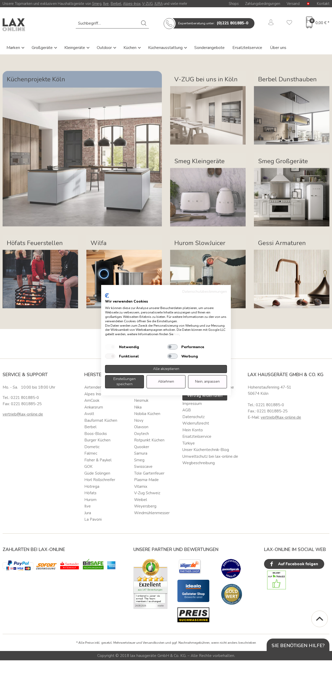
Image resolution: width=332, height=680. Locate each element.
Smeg (96, 3)
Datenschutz (193, 416)
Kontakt (323, 3)
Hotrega (91, 486)
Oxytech (141, 433)
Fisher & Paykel (98, 460)
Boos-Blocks (95, 433)
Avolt (89, 413)
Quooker (141, 446)
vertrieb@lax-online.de (23, 414)
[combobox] (112, 23)
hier (176, 334)
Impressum (192, 403)
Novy (138, 420)
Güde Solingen (97, 473)
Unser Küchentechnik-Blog (205, 449)
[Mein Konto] (271, 23)
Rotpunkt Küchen (149, 440)
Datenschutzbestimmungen (204, 291)
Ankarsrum (93, 407)
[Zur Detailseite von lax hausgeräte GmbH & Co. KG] (231, 594)
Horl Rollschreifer (99, 479)
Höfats (90, 493)
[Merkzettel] (289, 23)
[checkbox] (110, 346)
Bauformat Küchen (100, 420)
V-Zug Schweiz (147, 493)
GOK (88, 466)
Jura (87, 513)
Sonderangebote (209, 48)
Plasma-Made (146, 479)
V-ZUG (147, 3)
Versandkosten (153, 643)
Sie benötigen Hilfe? (298, 645)
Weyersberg (145, 506)
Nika (138, 407)
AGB (186, 410)
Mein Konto (192, 430)
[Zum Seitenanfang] (319, 619)
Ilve (106, 3)
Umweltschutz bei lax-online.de (210, 456)
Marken (13, 48)
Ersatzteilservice (247, 48)
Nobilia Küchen (147, 413)
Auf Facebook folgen (297, 564)
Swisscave (143, 466)
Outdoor (105, 48)
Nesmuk (141, 400)
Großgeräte (43, 48)
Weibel (140, 499)
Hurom (90, 499)
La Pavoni (93, 519)
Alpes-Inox (131, 3)
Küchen (130, 48)
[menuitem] (112, 23)
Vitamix (140, 486)
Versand (293, 3)
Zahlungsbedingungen (262, 3)
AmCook (91, 400)
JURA (158, 3)
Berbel (115, 3)
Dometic (92, 446)
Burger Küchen (97, 440)
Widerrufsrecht (195, 423)
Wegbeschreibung (198, 463)
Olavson (141, 427)
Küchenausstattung (166, 48)
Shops (234, 3)
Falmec (90, 453)
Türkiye (188, 443)
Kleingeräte (75, 48)
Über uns (278, 48)
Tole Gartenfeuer (149, 473)
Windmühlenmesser (152, 513)
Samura (140, 453)
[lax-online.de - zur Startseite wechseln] (14, 24)
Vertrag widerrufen (205, 395)
